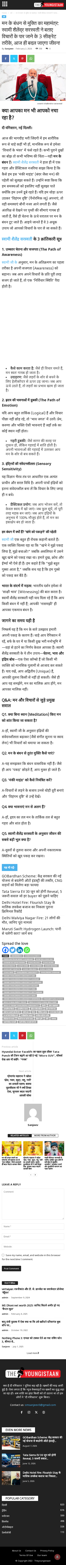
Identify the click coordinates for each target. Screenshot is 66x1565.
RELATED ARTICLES (20, 1135)
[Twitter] (14, 58)
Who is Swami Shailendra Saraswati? (21, 1005)
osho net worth (12, 969)
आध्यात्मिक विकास (9, 1009)
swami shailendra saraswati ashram (21, 979)
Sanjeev (9, 48)
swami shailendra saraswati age (19, 975)
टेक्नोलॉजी (6, 1532)
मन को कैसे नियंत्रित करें (11, 1015)
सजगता (54, 1018)
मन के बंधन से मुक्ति (55, 1012)
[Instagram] (29, 1412)
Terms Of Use (26, 1555)
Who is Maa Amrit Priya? (15, 1002)
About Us (16, 1551)
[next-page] (35, 1175)
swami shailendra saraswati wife (20, 995)
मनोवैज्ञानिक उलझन (27, 1015)
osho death (9, 966)
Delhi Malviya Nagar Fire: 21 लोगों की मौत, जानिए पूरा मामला (31, 920)
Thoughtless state (53, 999)
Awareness (17, 956)
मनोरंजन (5, 1516)
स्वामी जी (8, 540)
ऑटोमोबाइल (7, 1527)
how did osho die (44, 959)
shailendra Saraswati (27, 972)
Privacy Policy (47, 1551)
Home (4, 13)
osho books (34, 962)
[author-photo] (33, 1112)
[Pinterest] (22, 58)
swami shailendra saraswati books (21, 985)
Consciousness (32, 956)
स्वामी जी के (10, 262)
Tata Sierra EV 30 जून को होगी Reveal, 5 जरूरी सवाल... (39, 1457)
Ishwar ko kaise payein (14, 962)
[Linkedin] (19, 950)
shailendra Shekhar (50, 972)
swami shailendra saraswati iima (19, 989)
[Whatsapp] (27, 950)
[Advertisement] (33, 328)
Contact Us (30, 1551)
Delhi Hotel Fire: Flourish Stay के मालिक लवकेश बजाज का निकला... (42, 1474)
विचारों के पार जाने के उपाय (25, 1018)
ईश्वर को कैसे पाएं (51, 1009)
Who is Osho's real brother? (43, 1002)
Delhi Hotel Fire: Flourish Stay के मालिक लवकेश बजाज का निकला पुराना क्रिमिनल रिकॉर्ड (28, 907)
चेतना (33, 1012)
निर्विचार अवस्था (42, 1012)
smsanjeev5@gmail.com (40, 1405)
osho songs (46, 969)
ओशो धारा (26, 1012)
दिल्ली (4, 1505)
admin (5, 1297)
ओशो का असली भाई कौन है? (12, 1012)
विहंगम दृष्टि (39, 1018)
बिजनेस (5, 1521)
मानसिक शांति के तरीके (42, 1015)
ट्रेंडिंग (4, 1510)
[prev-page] (31, 1175)
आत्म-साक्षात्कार (53, 1005)
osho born (48, 962)
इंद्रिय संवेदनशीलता (37, 1009)
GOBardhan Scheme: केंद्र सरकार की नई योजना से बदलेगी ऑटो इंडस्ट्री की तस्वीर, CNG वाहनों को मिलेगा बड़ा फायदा (32, 881)
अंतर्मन (44, 1005)
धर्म (11, 13)
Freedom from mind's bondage (18, 959)
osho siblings (30, 969)
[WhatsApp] (30, 58)
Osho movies (51, 966)
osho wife (8, 972)
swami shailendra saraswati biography (22, 982)
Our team (42, 1555)
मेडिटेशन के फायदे (9, 1018)
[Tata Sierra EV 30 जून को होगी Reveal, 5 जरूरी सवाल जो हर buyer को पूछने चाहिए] (11, 1460)
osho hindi (36, 966)
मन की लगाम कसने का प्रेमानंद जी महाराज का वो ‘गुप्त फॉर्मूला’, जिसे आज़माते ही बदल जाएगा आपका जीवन (11, 1161)
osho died (23, 966)
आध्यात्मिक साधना (22, 1009)
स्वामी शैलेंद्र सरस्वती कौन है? (27, 1022)
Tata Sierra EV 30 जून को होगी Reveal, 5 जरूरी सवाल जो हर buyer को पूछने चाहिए (32, 894)
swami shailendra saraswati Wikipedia (22, 999)
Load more (32, 1353)
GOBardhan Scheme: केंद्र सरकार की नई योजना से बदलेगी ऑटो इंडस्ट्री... (42, 1439)
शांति (47, 1018)
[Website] (44, 1412)
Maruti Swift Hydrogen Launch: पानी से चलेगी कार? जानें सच (31, 931)
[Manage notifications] (57, 1557)
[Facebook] (5, 58)
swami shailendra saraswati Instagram (23, 992)
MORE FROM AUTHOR (45, 1135)
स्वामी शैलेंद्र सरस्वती (26, 162)
